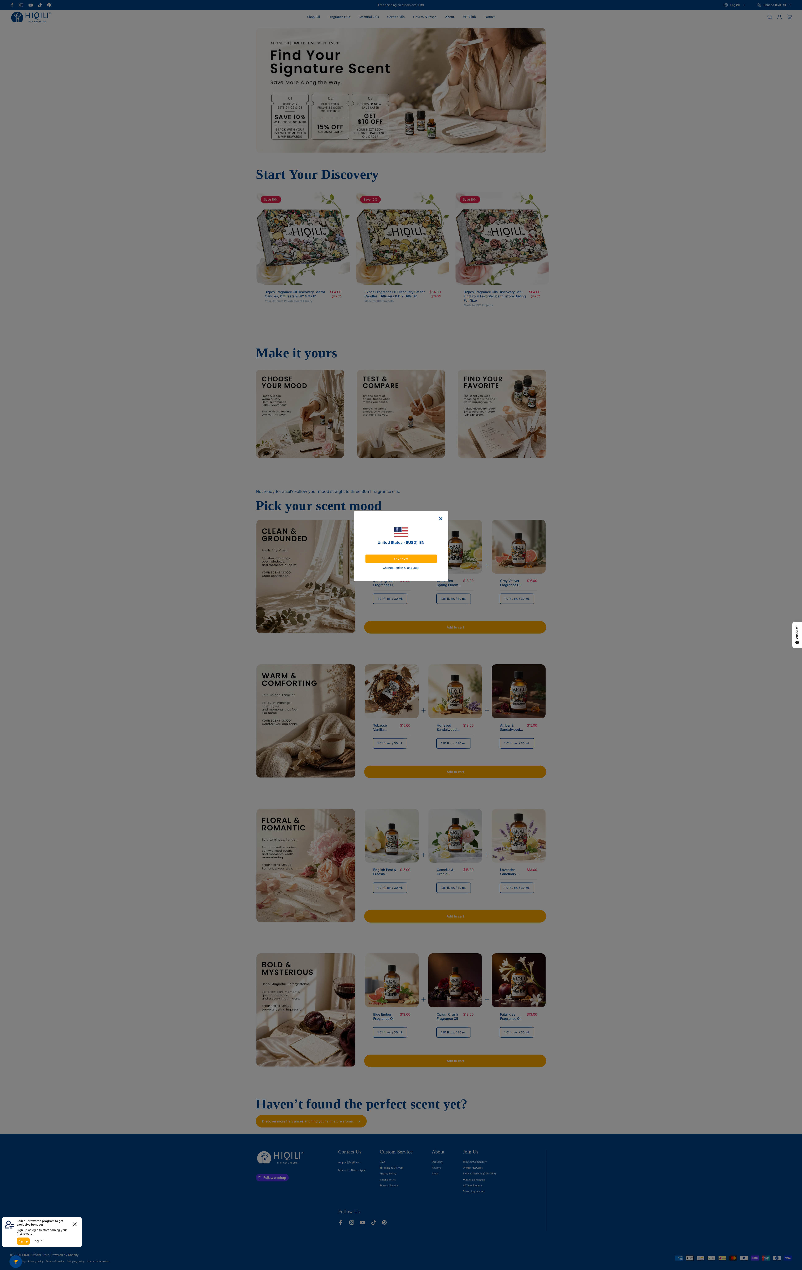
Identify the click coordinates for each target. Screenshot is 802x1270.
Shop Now (401, 558)
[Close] (441, 519)
